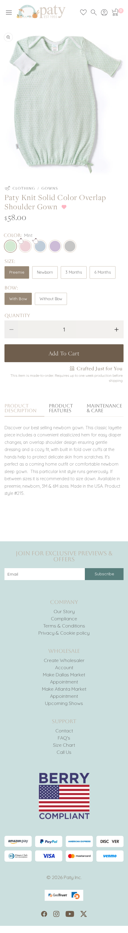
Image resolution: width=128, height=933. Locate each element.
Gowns (49, 188)
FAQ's (64, 738)
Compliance (64, 619)
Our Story (64, 611)
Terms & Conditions (64, 626)
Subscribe (104, 573)
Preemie (16, 272)
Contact (64, 731)
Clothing (24, 188)
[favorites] (83, 12)
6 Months (102, 272)
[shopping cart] (114, 12)
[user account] (104, 12)
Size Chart (64, 745)
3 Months (73, 272)
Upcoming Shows (64, 703)
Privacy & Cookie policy (64, 633)
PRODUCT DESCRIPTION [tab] (20, 408)
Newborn (45, 272)
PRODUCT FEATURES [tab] (61, 408)
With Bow (18, 298)
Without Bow (51, 298)
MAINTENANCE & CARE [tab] (104, 408)
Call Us (64, 752)
